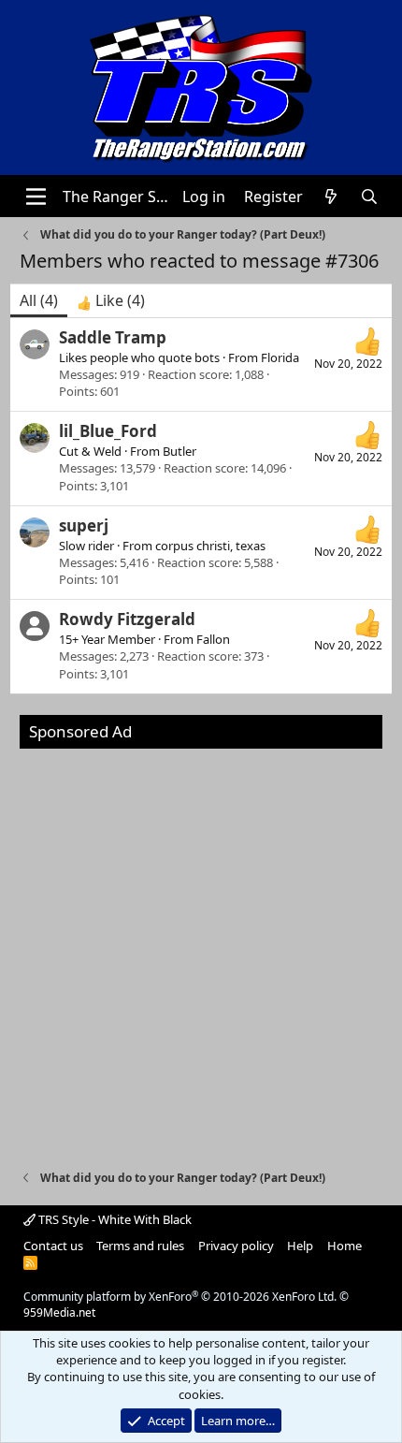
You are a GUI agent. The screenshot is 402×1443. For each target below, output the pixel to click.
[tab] (110, 300)
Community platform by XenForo (180, 1297)
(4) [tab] (39, 300)
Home (344, 1245)
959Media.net (59, 1312)
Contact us (53, 1245)
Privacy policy (236, 1245)
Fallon (213, 639)
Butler (179, 451)
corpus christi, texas (210, 545)
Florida (280, 357)
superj (83, 525)
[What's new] (331, 196)
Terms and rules (140, 1245)
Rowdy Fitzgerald (127, 619)
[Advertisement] (201, 950)
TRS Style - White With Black (114, 1219)
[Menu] (36, 196)
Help (300, 1245)
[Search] (370, 196)
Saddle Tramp (112, 337)
